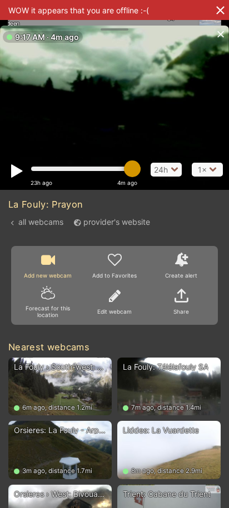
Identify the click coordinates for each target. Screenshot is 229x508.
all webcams (40, 222)
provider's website (116, 222)
